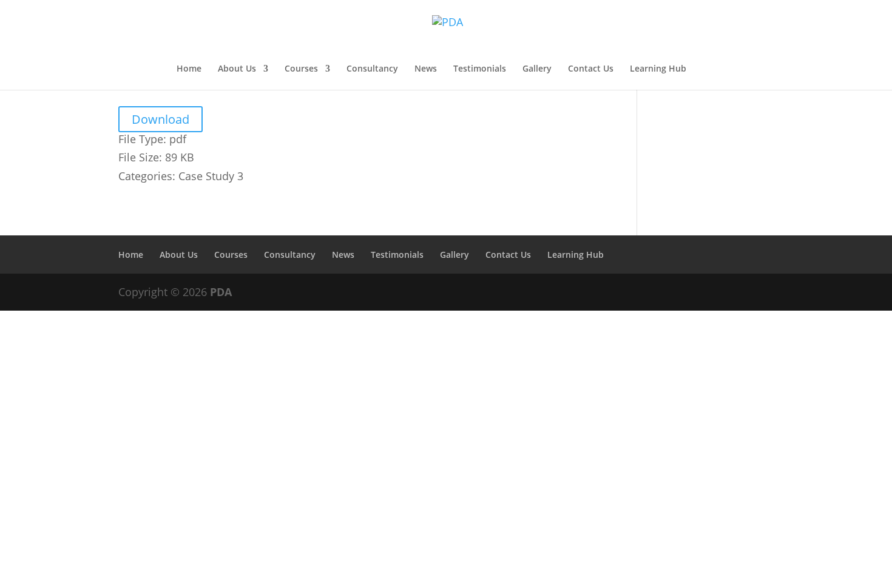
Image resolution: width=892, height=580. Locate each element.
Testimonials (479, 69)
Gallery (537, 69)
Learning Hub (658, 69)
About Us (237, 69)
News (425, 69)
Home (189, 69)
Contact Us (590, 69)
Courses (301, 69)
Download (160, 119)
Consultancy (372, 69)
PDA (221, 292)
